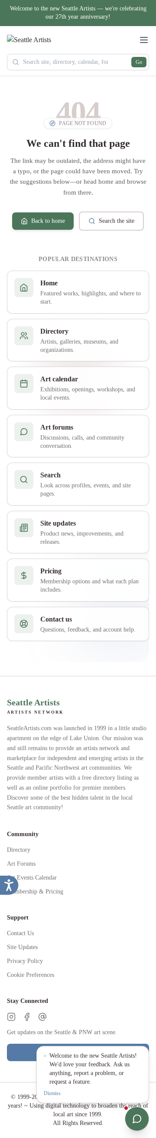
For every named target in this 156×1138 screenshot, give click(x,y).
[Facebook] (27, 1016)
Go (139, 62)
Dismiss (52, 1093)
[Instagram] (11, 1016)
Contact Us (20, 933)
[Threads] (42, 1016)
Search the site (116, 221)
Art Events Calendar (32, 877)
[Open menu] (144, 40)
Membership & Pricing (35, 891)
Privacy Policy (25, 961)
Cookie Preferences (30, 975)
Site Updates (22, 947)
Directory (18, 850)
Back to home (48, 221)
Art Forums (21, 863)
